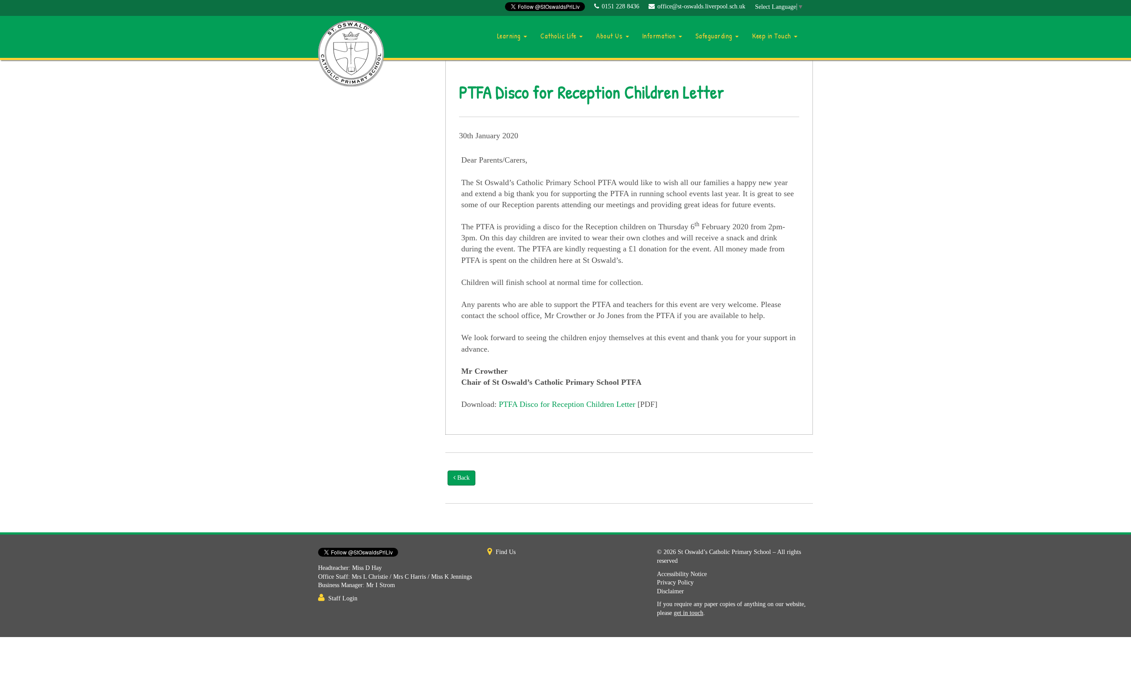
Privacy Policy (675, 582)
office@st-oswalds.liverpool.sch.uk (701, 6)
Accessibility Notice (682, 574)
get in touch (688, 613)
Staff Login (342, 598)
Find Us (506, 552)
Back (462, 477)
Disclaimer (670, 591)
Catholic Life (559, 36)
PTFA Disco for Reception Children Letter (567, 404)
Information (660, 36)
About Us (610, 36)
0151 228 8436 (620, 6)
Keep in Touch (772, 36)
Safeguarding (715, 36)
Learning (510, 36)
